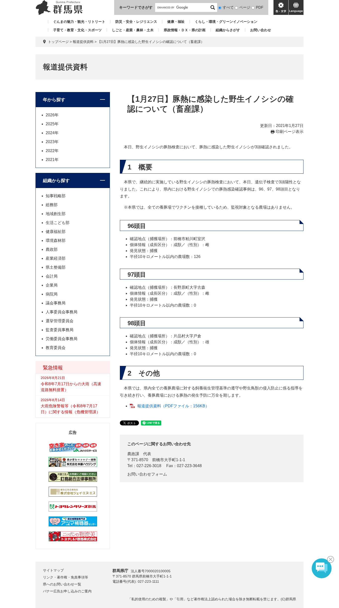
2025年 (52, 124)
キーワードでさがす (136, 7)
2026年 (52, 115)
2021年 (52, 160)
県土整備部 (56, 267)
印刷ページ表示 (290, 131)
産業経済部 (56, 258)
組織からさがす (228, 30)
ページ (244, 7)
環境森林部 (56, 240)
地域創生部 (56, 214)
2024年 (52, 133)
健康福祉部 (56, 231)
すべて (228, 7)
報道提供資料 (83, 42)
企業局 (52, 285)
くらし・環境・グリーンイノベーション (226, 21)
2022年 (52, 151)
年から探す (54, 99)
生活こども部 (57, 223)
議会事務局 (56, 303)
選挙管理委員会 (59, 321)
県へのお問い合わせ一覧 (62, 584)
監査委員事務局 (59, 330)
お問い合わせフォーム (147, 474)
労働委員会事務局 (61, 339)
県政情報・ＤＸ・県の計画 (184, 30)
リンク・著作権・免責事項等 (65, 577)
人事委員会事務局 (61, 312)
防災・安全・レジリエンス (136, 21)
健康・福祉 (176, 21)
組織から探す (56, 180)
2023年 (52, 142)
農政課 (133, 454)
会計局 (52, 276)
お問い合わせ (260, 30)
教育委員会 (56, 348)
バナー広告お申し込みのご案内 (67, 591)
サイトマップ (53, 570)
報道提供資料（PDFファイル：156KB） (173, 406)
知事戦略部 (56, 196)
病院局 (52, 294)
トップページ (58, 42)
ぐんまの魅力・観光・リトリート (79, 21)
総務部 (52, 205)
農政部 (52, 249)
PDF (259, 7)
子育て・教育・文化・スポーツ (77, 30)
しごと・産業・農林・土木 (133, 30)
